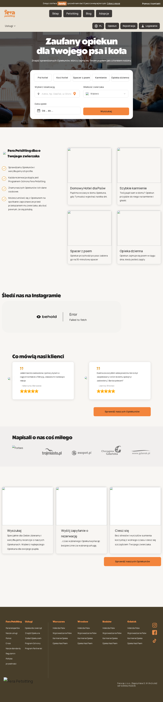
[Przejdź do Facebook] (153, 632)
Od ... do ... (47, 110)
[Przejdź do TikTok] (153, 640)
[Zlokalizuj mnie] (74, 94)
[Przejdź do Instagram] (153, 623)
